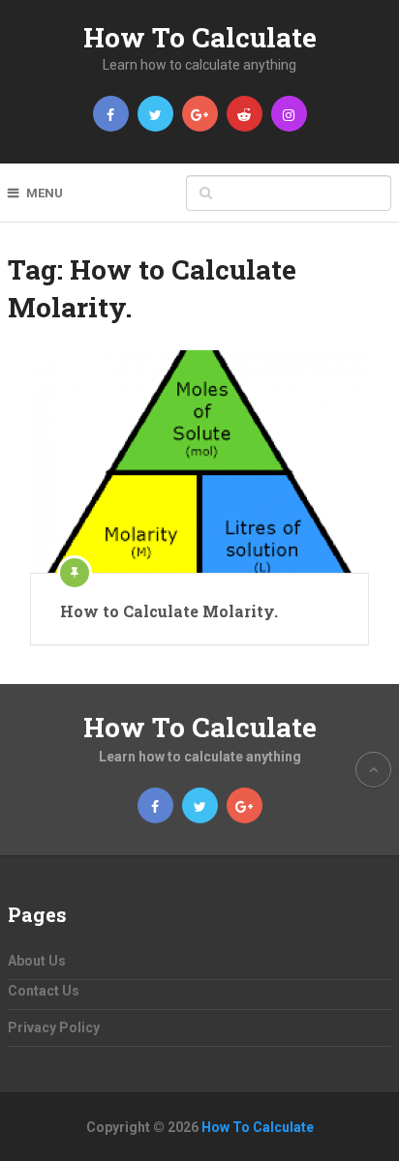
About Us (37, 960)
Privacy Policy (54, 1027)
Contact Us (43, 990)
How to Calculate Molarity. (169, 611)
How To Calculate (200, 37)
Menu (44, 193)
